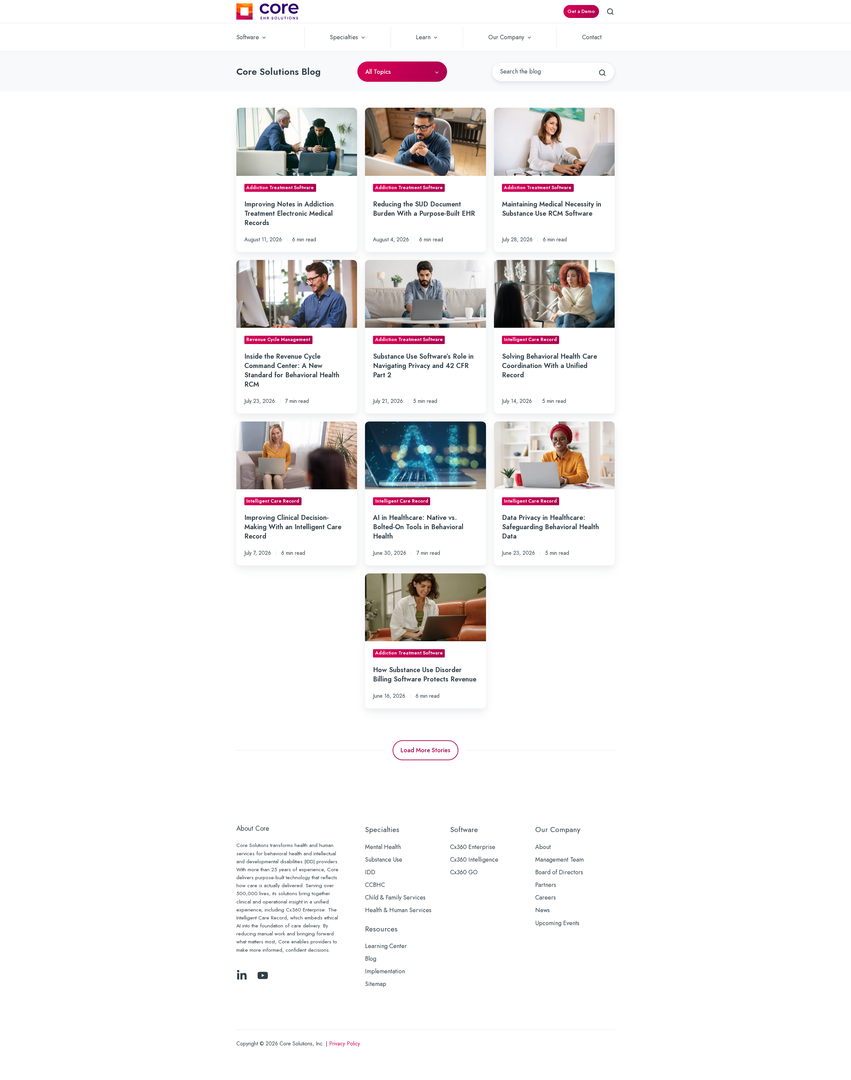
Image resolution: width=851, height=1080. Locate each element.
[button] (610, 11)
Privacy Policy (344, 1043)
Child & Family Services (395, 897)
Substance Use (383, 859)
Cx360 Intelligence (474, 859)
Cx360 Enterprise (472, 847)
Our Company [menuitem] (506, 37)
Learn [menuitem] (423, 37)
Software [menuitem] (247, 37)
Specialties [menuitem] (344, 37)
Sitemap (375, 984)
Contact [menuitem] (592, 37)
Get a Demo (581, 11)
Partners (545, 885)
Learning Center (386, 946)
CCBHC (375, 885)
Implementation (385, 971)
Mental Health (383, 847)
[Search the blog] (602, 72)
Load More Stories (425, 750)
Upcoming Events (557, 923)
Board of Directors (559, 872)
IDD (370, 872)
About (543, 847)
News (542, 910)
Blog (370, 958)
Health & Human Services (398, 910)
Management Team (559, 859)
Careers (545, 897)
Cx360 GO (464, 872)
